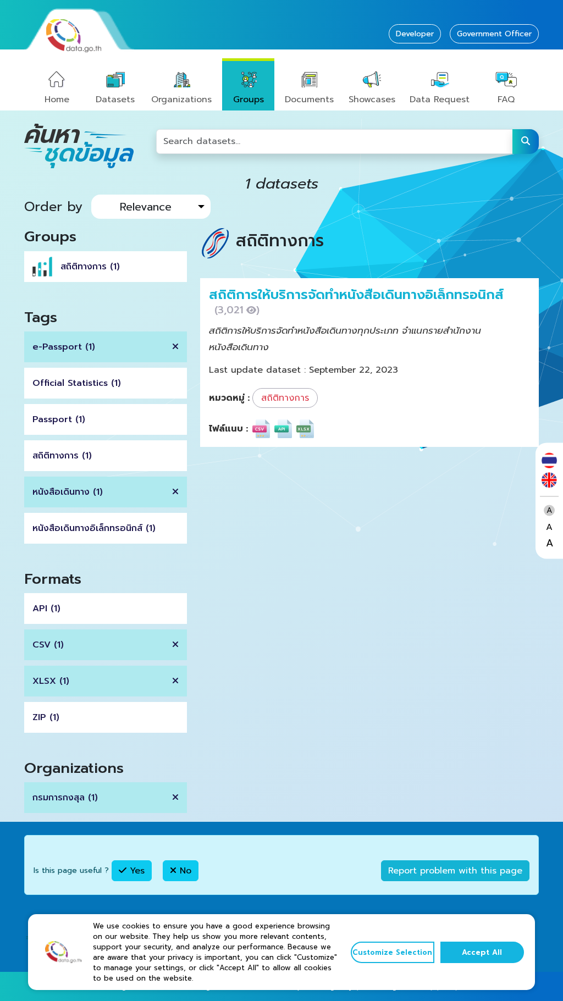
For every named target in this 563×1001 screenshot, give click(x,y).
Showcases (372, 99)
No (183, 870)
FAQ (506, 99)
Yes (135, 870)
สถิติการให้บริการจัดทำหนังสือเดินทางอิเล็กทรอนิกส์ (356, 295)
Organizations (181, 99)
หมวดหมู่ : (229, 398)
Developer (415, 34)
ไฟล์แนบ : (228, 428)
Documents (309, 99)
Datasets (115, 99)
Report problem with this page (455, 870)
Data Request (440, 99)
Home (57, 99)
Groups (248, 99)
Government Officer (494, 34)
